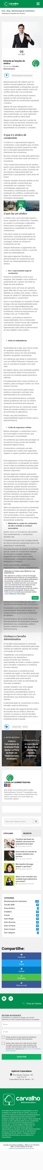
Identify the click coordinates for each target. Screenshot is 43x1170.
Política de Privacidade (12, 592)
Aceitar (35, 598)
